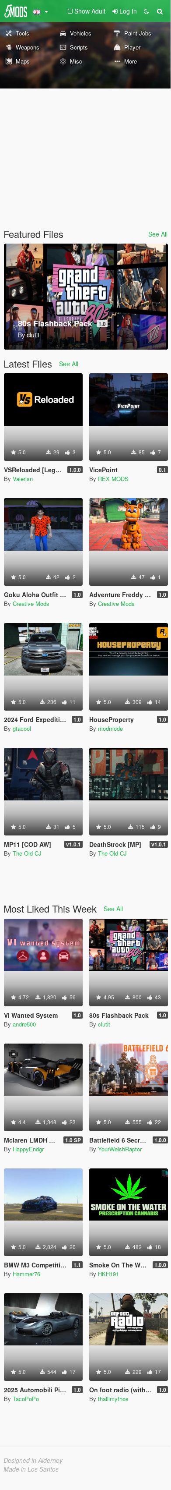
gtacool (22, 728)
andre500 (24, 1024)
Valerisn (23, 478)
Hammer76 (26, 1274)
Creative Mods (31, 603)
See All (158, 234)
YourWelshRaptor (120, 1149)
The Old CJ (27, 853)
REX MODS (113, 478)
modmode (110, 728)
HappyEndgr (28, 1149)
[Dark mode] (146, 11)
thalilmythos (113, 1398)
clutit (104, 1024)
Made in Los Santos (31, 1469)
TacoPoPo (26, 1398)
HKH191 (108, 1274)
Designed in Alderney (33, 1460)
